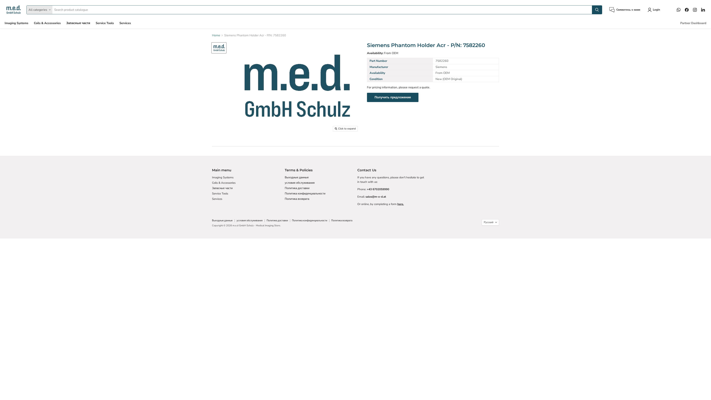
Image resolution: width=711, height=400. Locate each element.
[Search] (597, 10)
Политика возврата (297, 199)
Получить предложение (393, 97)
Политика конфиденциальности (305, 193)
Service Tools (105, 23)
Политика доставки (297, 188)
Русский (488, 222)
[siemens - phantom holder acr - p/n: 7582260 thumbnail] (219, 48)
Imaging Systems (16, 23)
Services (125, 23)
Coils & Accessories (47, 23)
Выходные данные (297, 177)
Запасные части (78, 23)
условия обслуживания (300, 183)
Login (656, 9)
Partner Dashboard (693, 23)
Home (216, 35)
